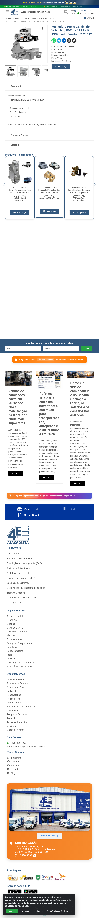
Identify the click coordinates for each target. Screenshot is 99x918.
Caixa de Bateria (15, 627)
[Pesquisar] (66, 12)
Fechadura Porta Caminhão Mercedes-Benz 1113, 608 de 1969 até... (20, 190)
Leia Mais (15, 473)
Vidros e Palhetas (16, 729)
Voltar (90, 18)
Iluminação (12, 658)
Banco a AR (12, 620)
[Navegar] (3, 184)
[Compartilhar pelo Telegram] (59, 40)
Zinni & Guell (66, 61)
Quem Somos (14, 553)
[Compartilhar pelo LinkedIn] (64, 40)
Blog (12, 773)
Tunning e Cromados (17, 722)
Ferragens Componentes (19, 643)
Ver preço (62, 66)
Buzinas (11, 624)
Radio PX (11, 691)
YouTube (14, 765)
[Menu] (7, 12)
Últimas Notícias (46, 359)
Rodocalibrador (14, 702)
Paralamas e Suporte (17, 683)
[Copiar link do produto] (74, 40)
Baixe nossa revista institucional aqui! (26, 588)
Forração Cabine (15, 651)
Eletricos (11, 635)
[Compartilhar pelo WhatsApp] (53, 40)
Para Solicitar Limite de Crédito (22, 597)
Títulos (73, 509)
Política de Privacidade (18, 568)
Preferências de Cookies (57, 911)
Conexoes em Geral (17, 631)
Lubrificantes (13, 647)
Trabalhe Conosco (16, 592)
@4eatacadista (31, 495)
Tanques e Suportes (17, 714)
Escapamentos (14, 639)
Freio (9, 655)
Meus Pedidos (32, 509)
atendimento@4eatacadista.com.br (28, 746)
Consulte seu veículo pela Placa (23, 578)
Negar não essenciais (31, 911)
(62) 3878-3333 (87, 13)
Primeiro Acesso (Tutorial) (20, 558)
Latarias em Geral (15, 679)
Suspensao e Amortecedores (22, 706)
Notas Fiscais (31, 515)
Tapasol (11, 718)
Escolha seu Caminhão (18, 583)
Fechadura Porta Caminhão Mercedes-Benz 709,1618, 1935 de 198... (49, 190)
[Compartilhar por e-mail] (69, 40)
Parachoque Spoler (16, 687)
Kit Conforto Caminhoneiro (20, 666)
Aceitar (12, 911)
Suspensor (12, 710)
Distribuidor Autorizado (18, 573)
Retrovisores (13, 699)
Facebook (15, 761)
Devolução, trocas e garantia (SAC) (24, 563)
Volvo (59, 58)
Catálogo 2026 (14, 602)
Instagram (15, 757)
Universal (11, 726)
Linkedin (14, 769)
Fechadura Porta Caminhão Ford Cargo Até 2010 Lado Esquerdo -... (79, 190)
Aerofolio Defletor (16, 616)
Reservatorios (14, 695)
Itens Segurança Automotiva (21, 662)
